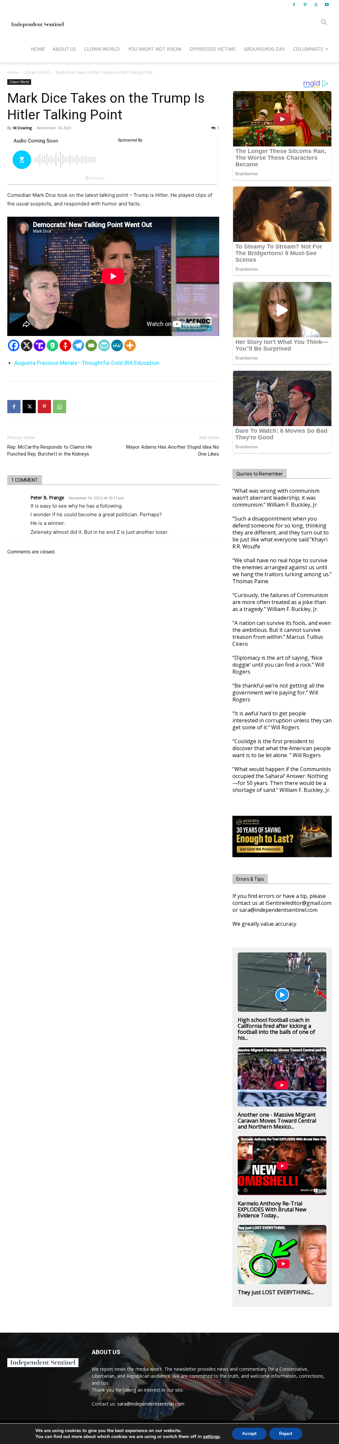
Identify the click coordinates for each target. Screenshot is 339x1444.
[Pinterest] (305, 4)
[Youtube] (327, 4)
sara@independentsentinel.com (150, 1404)
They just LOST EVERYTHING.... (276, 1292)
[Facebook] (294, 4)
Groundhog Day (264, 49)
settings (211, 1437)
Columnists (308, 49)
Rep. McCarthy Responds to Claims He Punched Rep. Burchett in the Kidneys (49, 450)
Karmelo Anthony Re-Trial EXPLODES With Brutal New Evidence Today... (272, 1209)
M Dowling (22, 127)
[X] (316, 4)
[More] (130, 345)
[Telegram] (78, 345)
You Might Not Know (154, 49)
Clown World (102, 49)
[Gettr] (65, 345)
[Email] (91, 345)
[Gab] (52, 345)
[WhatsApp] (59, 406)
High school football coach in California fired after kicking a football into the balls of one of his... (276, 1029)
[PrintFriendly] (104, 345)
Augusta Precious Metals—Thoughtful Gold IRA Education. (87, 363)
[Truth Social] (39, 345)
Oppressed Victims (212, 49)
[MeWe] (117, 345)
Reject (285, 1433)
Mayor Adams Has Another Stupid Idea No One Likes (172, 450)
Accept (249, 1433)
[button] (324, 23)
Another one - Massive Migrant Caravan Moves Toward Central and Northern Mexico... (277, 1121)
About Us (64, 49)
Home (38, 49)
